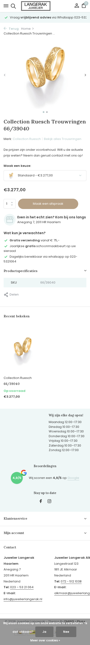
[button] (43, 112)
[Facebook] (41, 502)
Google (73, 478)
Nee (66, 632)
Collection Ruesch (27, 139)
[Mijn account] (76, 6)
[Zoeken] (12, 6)
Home (26, 28)
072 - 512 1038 (71, 581)
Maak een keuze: (17, 165)
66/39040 (12, 384)
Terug (13, 28)
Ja (44, 632)
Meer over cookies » (45, 640)
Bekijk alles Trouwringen (62, 139)
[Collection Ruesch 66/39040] (23, 350)
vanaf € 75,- (35, 240)
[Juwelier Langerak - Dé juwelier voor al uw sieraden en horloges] (45, 6)
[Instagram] (49, 502)
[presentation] (5, 75)
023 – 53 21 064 (22, 587)
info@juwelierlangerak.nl (23, 599)
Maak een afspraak (48, 203)
